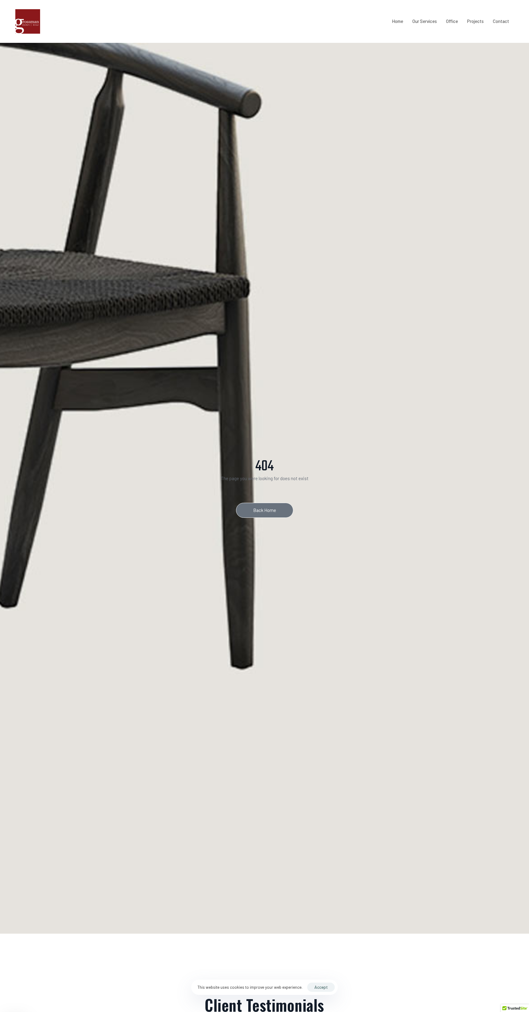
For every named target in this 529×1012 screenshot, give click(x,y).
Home (397, 21)
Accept (321, 987)
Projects (475, 21)
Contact (501, 21)
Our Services (424, 21)
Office (452, 21)
